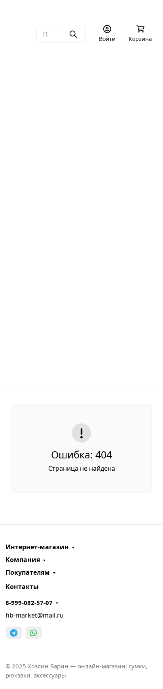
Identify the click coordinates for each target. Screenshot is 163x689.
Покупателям (28, 572)
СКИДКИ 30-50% (81, 344)
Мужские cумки (78, 63)
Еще (79, 375)
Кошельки (79, 188)
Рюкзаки (78, 157)
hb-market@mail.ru (35, 615)
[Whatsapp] (33, 632)
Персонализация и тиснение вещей (63, 54)
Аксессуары (78, 250)
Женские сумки (79, 95)
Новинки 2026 (82, 313)
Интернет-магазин (37, 547)
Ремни (78, 219)
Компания (23, 559)
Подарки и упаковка (78, 282)
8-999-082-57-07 (29, 602)
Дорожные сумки (79, 126)
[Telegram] (14, 632)
